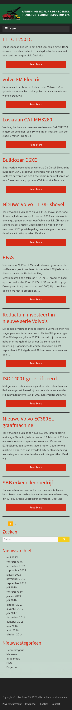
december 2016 (16, 617)
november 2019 (16, 579)
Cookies (44, 703)
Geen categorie (15, 650)
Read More (36, 64)
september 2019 (16, 583)
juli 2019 (12, 587)
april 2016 (13, 630)
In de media (13, 658)
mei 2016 (12, 626)
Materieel (12, 654)
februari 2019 (15, 592)
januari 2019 (14, 596)
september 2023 (16, 570)
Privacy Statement (12, 703)
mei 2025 (12, 557)
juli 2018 (12, 600)
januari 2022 (14, 574)
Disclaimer (30, 703)
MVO (9, 662)
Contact (56, 703)
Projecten (12, 667)
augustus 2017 (15, 609)
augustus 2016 (15, 621)
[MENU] (4, 29)
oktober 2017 (14, 604)
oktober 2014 (14, 634)
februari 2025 (15, 562)
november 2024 (16, 566)
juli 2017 (12, 613)
